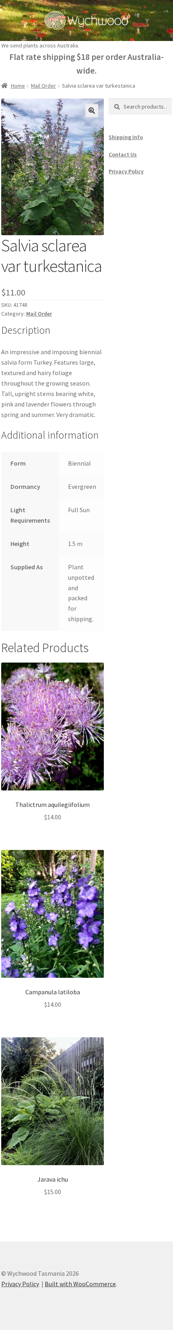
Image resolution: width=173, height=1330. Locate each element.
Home (18, 85)
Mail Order (43, 85)
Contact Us (123, 154)
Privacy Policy (126, 171)
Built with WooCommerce (80, 1284)
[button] (91, 110)
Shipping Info (126, 137)
